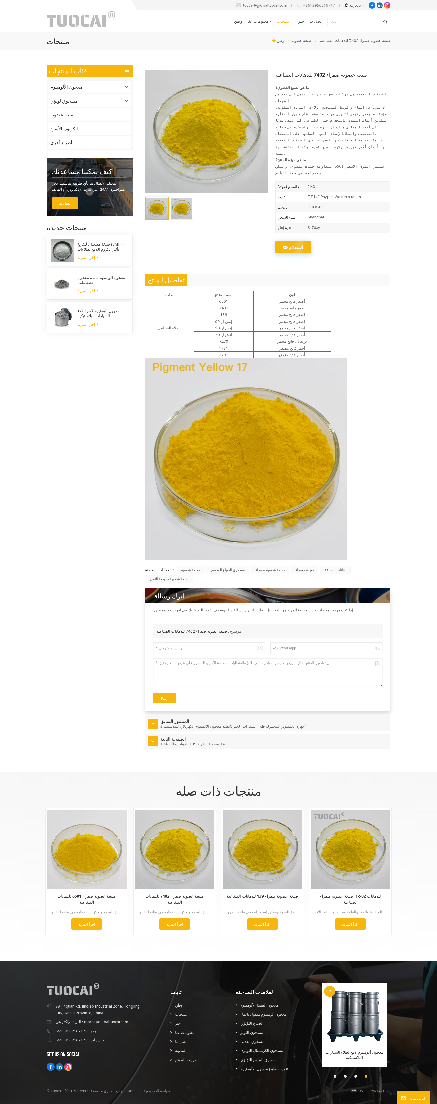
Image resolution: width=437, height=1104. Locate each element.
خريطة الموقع (186, 1059)
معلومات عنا (258, 21)
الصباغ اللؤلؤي (252, 1023)
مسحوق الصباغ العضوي (227, 569)
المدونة (180, 1050)
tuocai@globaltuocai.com (265, 5)
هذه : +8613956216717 (76, 1030)
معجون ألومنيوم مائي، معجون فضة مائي (101, 280)
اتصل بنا (315, 21)
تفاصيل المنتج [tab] (166, 280)
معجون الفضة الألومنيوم (259, 1005)
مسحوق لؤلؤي (64, 101)
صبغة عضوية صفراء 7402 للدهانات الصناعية (192, 631)
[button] (335, 1076)
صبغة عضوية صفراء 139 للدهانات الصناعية (262, 896)
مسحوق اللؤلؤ (251, 1032)
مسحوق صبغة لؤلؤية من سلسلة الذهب (354, 1055)
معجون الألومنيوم (66, 87)
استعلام (296, 247)
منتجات (283, 21)
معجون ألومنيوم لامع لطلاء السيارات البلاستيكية (99, 313)
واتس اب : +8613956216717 (80, 1039)
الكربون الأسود (64, 129)
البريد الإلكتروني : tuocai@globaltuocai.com (92, 1021)
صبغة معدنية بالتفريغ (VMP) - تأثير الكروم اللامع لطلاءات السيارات (101, 246)
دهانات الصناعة (335, 569)
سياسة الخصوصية (157, 1090)
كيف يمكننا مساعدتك (82, 171)
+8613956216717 (319, 5)
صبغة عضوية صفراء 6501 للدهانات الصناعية (86, 899)
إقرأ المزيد (87, 257)
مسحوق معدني (252, 1041)
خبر (301, 21)
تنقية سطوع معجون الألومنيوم (264, 1068)
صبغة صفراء (304, 569)
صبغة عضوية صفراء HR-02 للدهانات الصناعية (350, 899)
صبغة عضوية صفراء (270, 569)
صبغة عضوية (302, 40)
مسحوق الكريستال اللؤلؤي (261, 1050)
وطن (238, 21)
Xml (131, 1090)
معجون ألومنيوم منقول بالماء (263, 1014)
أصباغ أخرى (61, 142)
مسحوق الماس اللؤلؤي (258, 1059)
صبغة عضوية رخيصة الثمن (169, 578)
